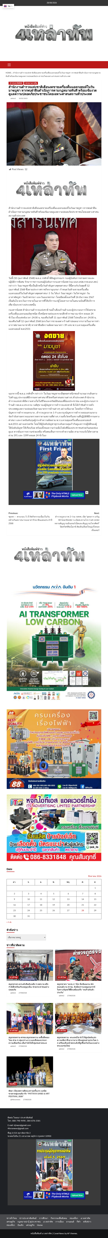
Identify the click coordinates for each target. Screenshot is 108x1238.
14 (83, 899)
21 (83, 905)
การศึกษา (43, 1218)
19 (53, 905)
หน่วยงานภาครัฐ (31, 83)
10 (28, 899)
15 (95, 899)
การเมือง (59, 1222)
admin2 (13, 98)
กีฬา (79, 1222)
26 (53, 910)
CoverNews (58, 1233)
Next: (77, 521)
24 (28, 910)
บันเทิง (20, 1225)
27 (68, 910)
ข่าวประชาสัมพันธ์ (16, 83)
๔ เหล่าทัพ (85, 1218)
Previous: (30, 518)
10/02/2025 (23, 98)
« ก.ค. (9, 922)
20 (68, 905)
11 (41, 899)
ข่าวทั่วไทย (13, 977)
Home (40, 1225)
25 (41, 910)
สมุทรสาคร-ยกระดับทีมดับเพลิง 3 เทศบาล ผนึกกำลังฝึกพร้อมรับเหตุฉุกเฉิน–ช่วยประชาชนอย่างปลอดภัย (29, 987)
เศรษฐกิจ (11, 1222)
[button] (9, 64)
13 (68, 899)
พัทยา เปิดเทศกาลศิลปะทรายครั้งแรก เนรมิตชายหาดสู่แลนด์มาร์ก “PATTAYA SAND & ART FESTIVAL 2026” (29, 1094)
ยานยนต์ (70, 1222)
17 (28, 905)
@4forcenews (15, 1100)
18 (41, 905)
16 (14, 905)
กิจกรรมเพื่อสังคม (59, 1218)
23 (14, 910)
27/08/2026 (23, 993)
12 (53, 899)
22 (95, 905)
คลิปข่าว (87, 1222)
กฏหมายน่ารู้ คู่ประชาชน (29, 1222)
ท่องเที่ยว (13, 1084)
